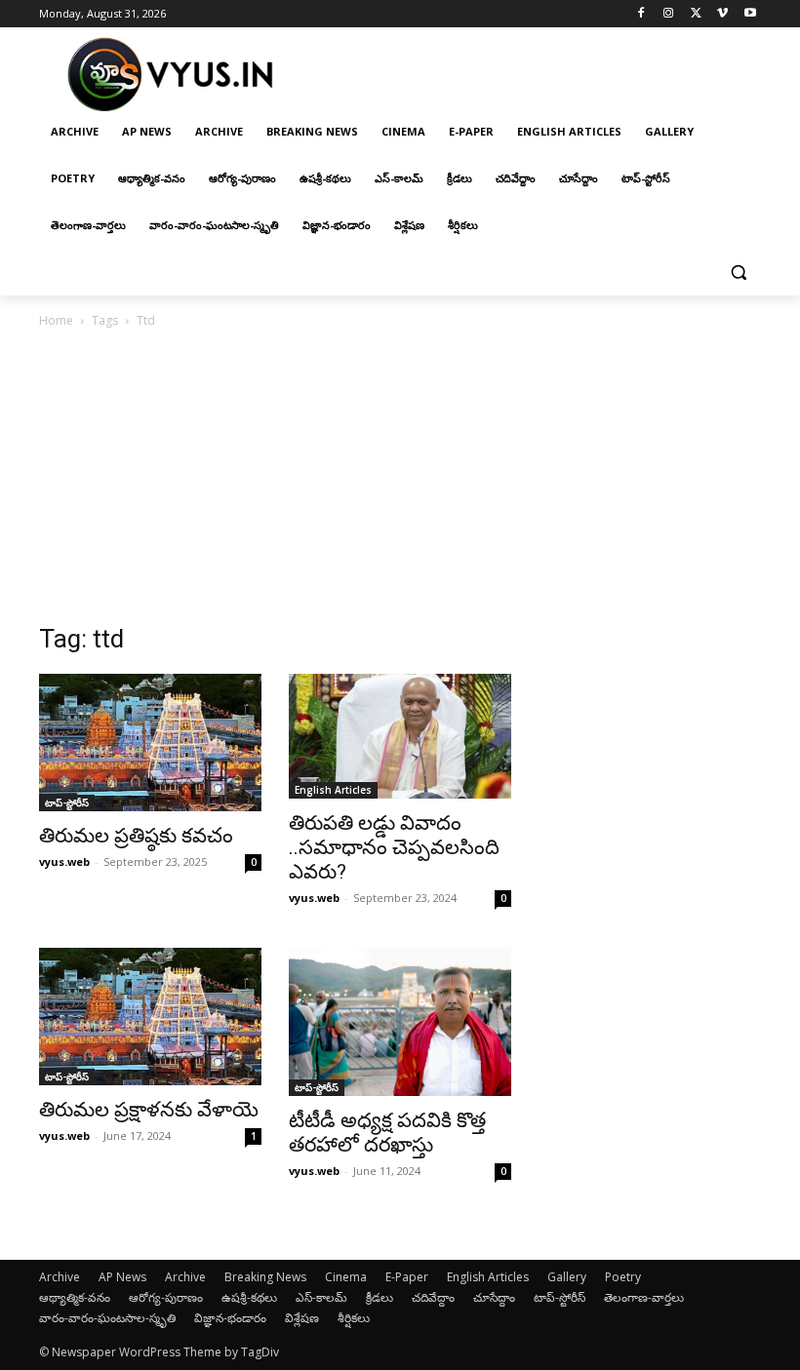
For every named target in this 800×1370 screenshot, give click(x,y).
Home (56, 320)
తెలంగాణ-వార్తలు (644, 1297)
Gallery (566, 1277)
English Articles (333, 790)
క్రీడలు (379, 1297)
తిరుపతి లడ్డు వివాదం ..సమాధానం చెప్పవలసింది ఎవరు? (394, 847)
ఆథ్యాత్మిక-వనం (74, 1297)
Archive (59, 1277)
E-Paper (406, 1277)
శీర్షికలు (354, 1318)
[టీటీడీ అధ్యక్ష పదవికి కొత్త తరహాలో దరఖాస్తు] (400, 1022)
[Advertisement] (400, 477)
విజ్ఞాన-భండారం (230, 1318)
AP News (122, 1277)
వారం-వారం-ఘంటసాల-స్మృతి (107, 1318)
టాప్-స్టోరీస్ (67, 802)
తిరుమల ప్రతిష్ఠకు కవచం (136, 835)
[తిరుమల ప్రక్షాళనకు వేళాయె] (150, 1016)
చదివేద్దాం (433, 1297)
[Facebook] (641, 14)
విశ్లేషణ (302, 1318)
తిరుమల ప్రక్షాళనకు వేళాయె (149, 1109)
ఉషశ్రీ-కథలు (249, 1297)
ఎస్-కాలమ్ (321, 1297)
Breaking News (265, 1277)
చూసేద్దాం (494, 1297)
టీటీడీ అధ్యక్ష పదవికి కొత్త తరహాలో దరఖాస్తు (387, 1132)
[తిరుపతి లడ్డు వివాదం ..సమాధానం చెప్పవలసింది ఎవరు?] (400, 736)
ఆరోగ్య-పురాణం (166, 1297)
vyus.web (64, 861)
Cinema (346, 1277)
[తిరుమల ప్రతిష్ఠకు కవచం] (150, 742)
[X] (696, 14)
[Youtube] (750, 14)
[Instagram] (669, 14)
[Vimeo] (722, 14)
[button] (738, 272)
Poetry (623, 1277)
